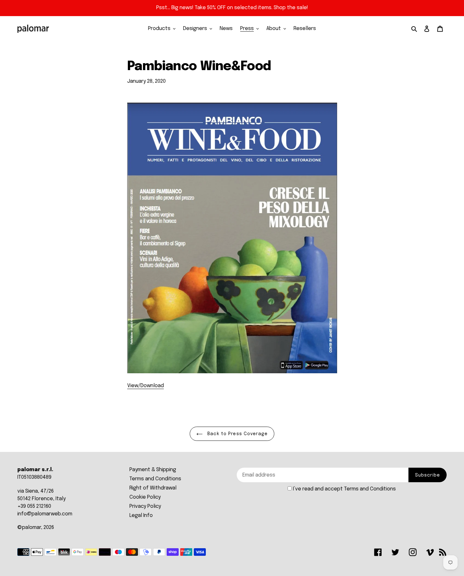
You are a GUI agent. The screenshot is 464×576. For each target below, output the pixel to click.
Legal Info (141, 515)
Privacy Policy (145, 506)
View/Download (145, 385)
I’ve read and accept (344, 489)
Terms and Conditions (155, 479)
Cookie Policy (145, 497)
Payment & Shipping (152, 469)
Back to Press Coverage (237, 434)
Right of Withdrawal (152, 488)
